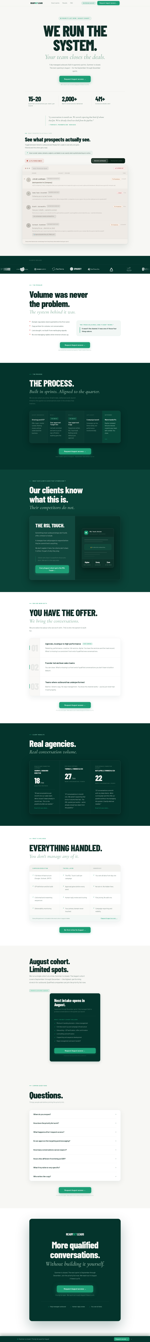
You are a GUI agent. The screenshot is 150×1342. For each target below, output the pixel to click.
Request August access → (108, 3)
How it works (55, 3)
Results (64, 3)
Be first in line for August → (75, 930)
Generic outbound (100, 161)
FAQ (71, 3)
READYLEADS (36, 3)
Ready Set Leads (116, 161)
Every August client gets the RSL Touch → (52, 569)
